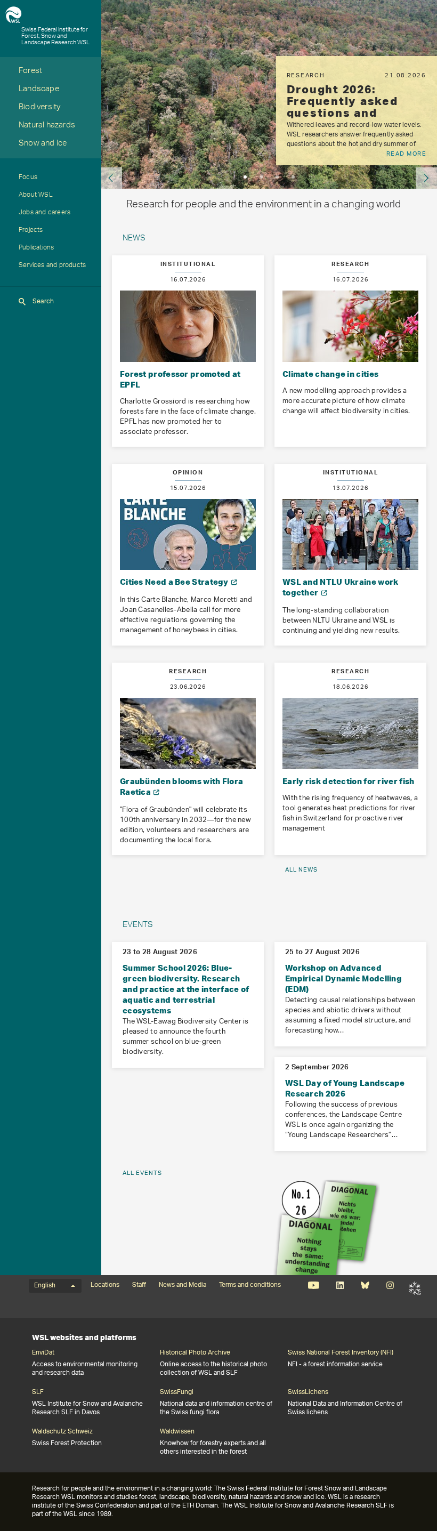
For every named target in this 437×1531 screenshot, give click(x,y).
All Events (142, 1173)
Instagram (389, 1285)
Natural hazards (47, 126)
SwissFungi (176, 1392)
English (44, 1286)
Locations (105, 1285)
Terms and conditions (250, 1285)
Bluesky (364, 1285)
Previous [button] (111, 178)
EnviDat (43, 1353)
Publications (36, 248)
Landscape (39, 90)
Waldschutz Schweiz (62, 1432)
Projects (31, 230)
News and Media (182, 1285)
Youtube (313, 1285)
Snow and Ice (43, 144)
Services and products (52, 266)
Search (43, 301)
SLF (414, 1288)
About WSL (36, 195)
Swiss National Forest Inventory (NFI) (340, 1353)
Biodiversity (39, 108)
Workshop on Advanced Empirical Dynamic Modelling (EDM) (343, 978)
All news (301, 869)
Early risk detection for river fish (348, 781)
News (134, 239)
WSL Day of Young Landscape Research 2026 (345, 1088)
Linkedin (339, 1285)
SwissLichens (308, 1392)
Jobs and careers (44, 213)
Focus (28, 178)
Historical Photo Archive (195, 1353)
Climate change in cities (330, 373)
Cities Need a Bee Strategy (175, 581)
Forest (30, 71)
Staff (139, 1285)
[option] (356, 110)
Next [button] (426, 178)
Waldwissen (177, 1432)
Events (138, 925)
